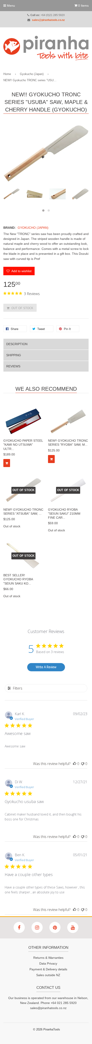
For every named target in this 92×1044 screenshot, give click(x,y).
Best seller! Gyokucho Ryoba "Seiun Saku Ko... (18, 579)
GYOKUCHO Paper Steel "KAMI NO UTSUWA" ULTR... (23, 444)
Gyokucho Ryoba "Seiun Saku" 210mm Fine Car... (64, 513)
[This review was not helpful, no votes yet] (82, 763)
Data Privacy (48, 963)
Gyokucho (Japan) (32, 74)
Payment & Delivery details (48, 969)
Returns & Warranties (48, 957)
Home (7, 74)
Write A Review (46, 667)
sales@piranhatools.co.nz (48, 20)
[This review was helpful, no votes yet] (74, 763)
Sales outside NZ (48, 975)
